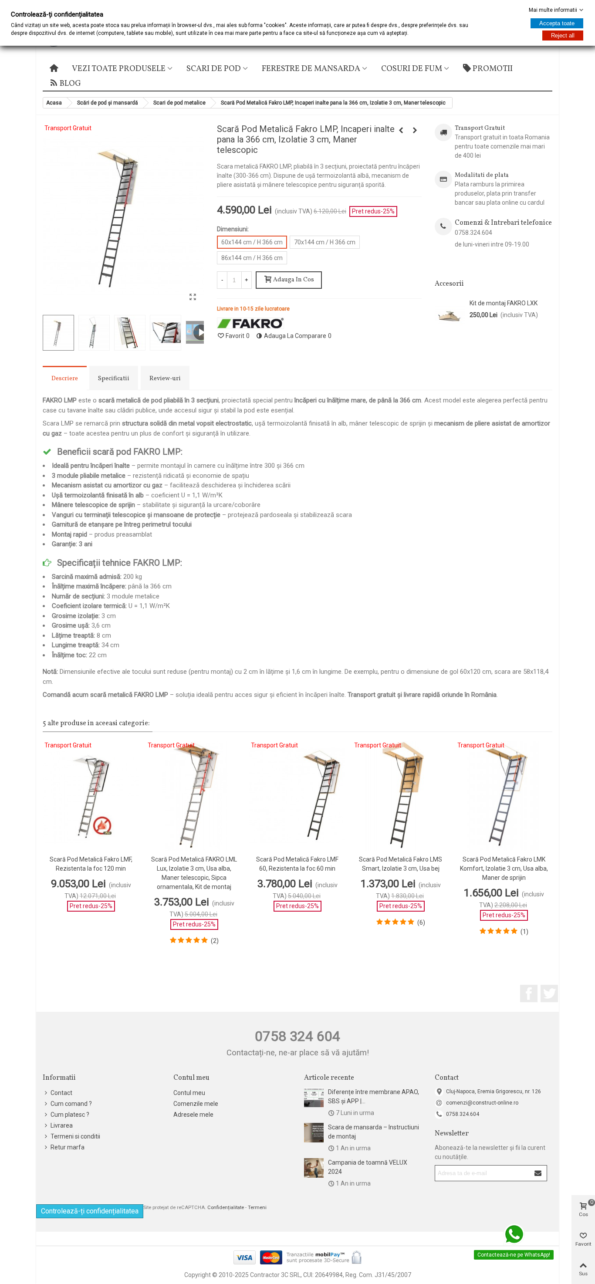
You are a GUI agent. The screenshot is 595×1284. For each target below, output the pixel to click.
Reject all (563, 35)
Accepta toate (557, 23)
